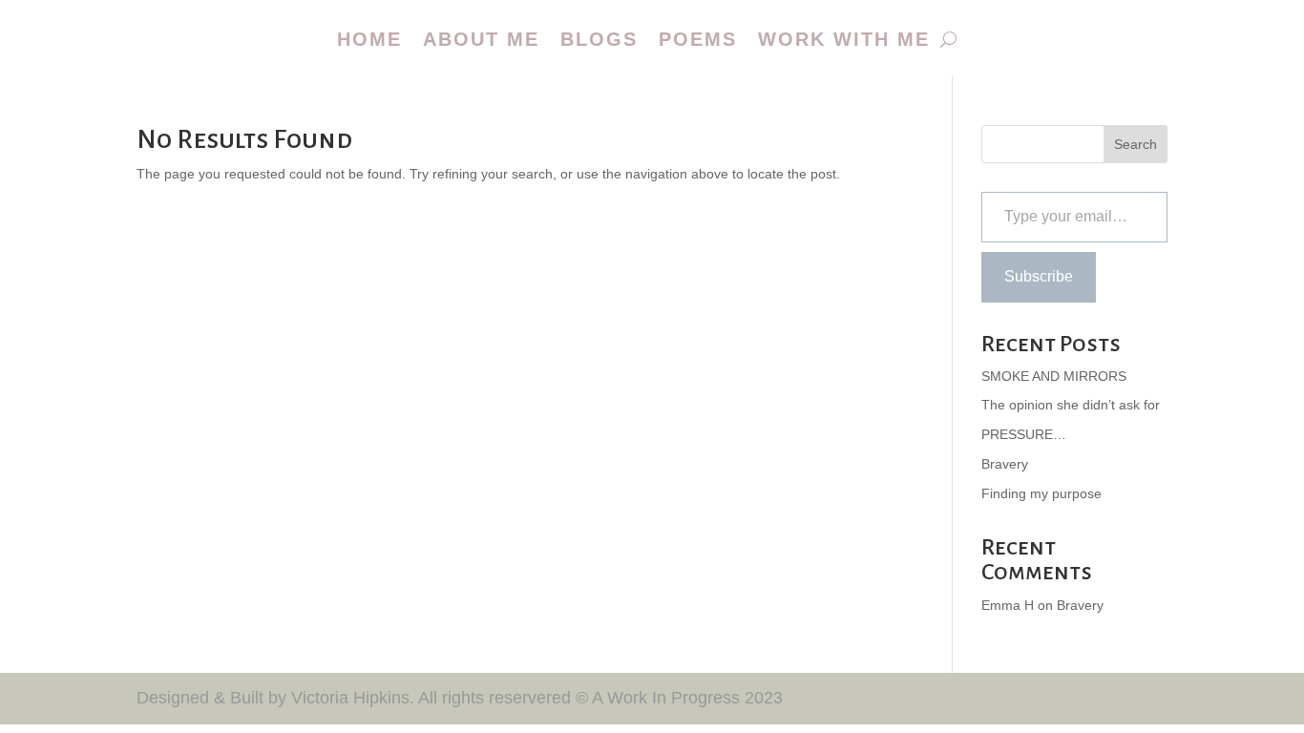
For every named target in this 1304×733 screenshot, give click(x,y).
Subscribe (1038, 276)
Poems (698, 39)
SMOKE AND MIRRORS (1053, 376)
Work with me (844, 39)
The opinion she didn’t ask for (1070, 404)
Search (1135, 144)
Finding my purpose (1041, 493)
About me (481, 39)
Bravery (1004, 463)
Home (369, 39)
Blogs (599, 39)
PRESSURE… (1023, 434)
